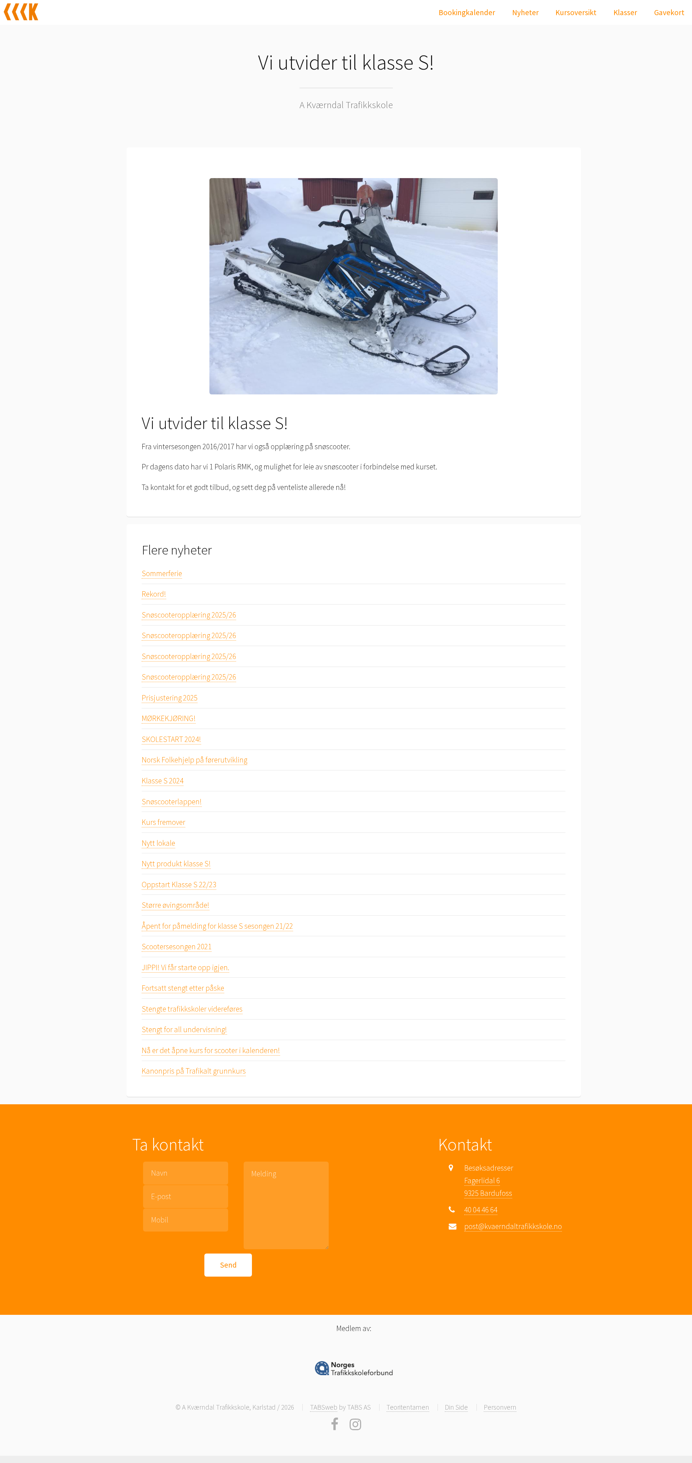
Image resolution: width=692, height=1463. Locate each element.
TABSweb (323, 1407)
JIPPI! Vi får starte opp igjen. (185, 967)
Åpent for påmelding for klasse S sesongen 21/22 (217, 926)
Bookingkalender (467, 12)
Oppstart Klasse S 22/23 (179, 884)
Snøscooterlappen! (172, 801)
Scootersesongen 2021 (177, 946)
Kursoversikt (575, 12)
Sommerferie (162, 573)
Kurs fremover (163, 822)
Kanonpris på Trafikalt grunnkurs (194, 1071)
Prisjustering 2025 (170, 698)
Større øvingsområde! (175, 905)
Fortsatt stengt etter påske (183, 988)
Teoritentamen (407, 1407)
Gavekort (669, 12)
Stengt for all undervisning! (184, 1029)
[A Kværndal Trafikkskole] (21, 12)
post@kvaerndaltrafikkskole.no (513, 1226)
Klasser (625, 12)
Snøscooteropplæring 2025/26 (189, 615)
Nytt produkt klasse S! (176, 863)
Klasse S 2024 (162, 781)
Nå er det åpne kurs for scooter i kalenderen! (211, 1050)
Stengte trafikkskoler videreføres (192, 1009)
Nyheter (525, 12)
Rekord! (154, 594)
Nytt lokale (158, 843)
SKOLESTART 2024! (171, 739)
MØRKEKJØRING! (169, 718)
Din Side (456, 1407)
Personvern (500, 1407)
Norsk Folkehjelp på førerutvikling (194, 760)
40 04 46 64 (480, 1210)
